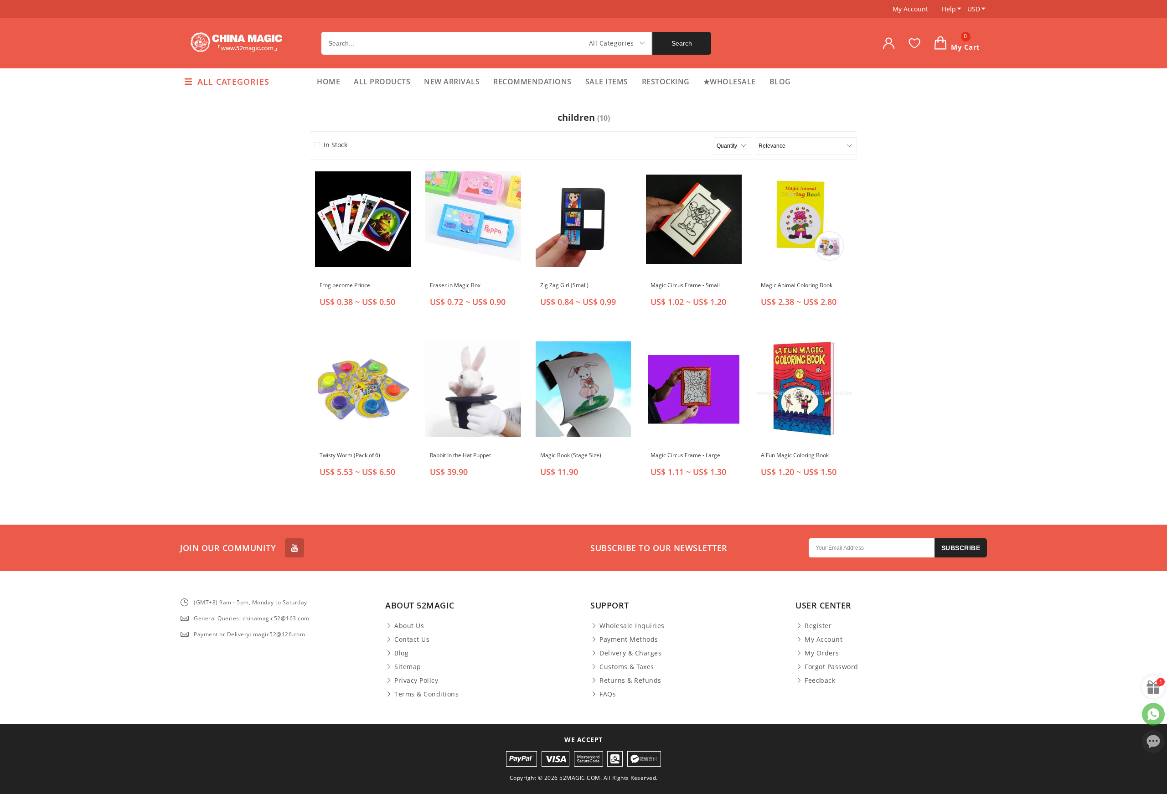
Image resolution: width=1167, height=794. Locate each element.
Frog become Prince (345, 285)
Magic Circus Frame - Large (685, 455)
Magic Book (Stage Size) (570, 455)
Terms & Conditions (426, 694)
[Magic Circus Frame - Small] (694, 219)
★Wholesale (729, 82)
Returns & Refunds (630, 680)
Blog (780, 82)
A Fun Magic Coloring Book (795, 455)
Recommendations (532, 82)
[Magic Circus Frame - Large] (694, 389)
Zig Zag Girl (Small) (564, 285)
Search (681, 43)
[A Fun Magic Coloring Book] (804, 389)
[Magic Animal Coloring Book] (804, 219)
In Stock (335, 145)
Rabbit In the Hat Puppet (460, 455)
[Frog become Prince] (363, 219)
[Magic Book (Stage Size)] (583, 389)
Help (949, 9)
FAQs (607, 694)
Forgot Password (831, 667)
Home (328, 82)
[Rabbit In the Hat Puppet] (473, 389)
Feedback (820, 680)
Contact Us (411, 639)
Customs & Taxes (626, 667)
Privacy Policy (416, 680)
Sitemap (407, 667)
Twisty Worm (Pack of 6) (350, 455)
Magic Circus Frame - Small (685, 285)
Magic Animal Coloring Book (796, 285)
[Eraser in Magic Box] (473, 219)
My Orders (822, 653)
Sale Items (606, 82)
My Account (910, 9)
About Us (409, 626)
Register (818, 626)
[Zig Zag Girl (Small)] (583, 219)
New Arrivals (452, 82)
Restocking (666, 82)
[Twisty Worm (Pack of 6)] (363, 389)
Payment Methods (628, 639)
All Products (382, 82)
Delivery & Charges (630, 653)
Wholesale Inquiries (632, 626)
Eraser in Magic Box (455, 285)
